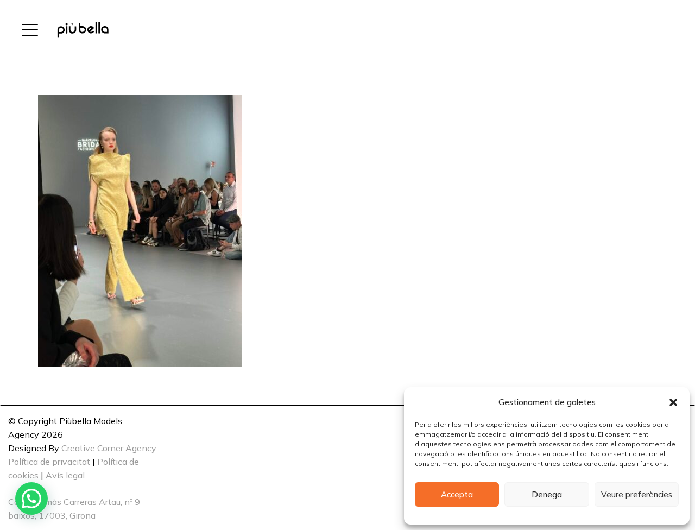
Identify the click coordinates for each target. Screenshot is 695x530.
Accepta (457, 494)
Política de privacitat (49, 461)
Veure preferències (636, 494)
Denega (547, 494)
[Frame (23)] (83, 30)
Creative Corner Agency (108, 448)
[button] (673, 402)
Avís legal (65, 475)
